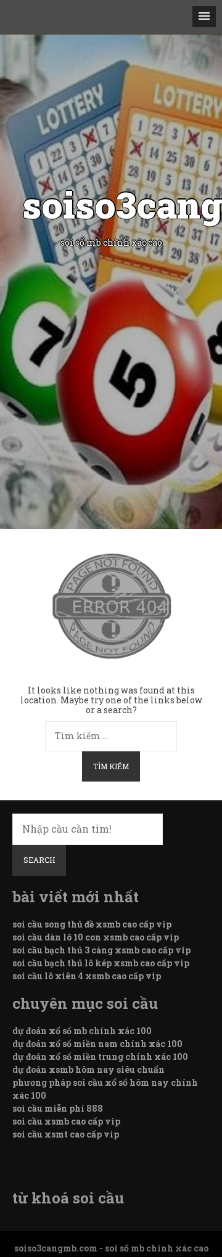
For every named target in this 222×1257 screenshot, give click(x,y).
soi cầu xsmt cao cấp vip (65, 1134)
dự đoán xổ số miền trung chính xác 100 (100, 1056)
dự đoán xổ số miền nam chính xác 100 (97, 1043)
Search (39, 860)
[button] (204, 16)
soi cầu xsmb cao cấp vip (66, 1121)
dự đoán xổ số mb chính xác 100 (82, 1031)
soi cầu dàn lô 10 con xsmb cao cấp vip (95, 937)
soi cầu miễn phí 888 (57, 1108)
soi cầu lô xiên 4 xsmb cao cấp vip (86, 976)
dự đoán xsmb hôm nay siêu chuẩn (88, 1069)
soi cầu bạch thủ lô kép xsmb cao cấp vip (100, 963)
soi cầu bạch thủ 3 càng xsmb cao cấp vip (101, 950)
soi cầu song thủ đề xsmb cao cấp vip (91, 924)
